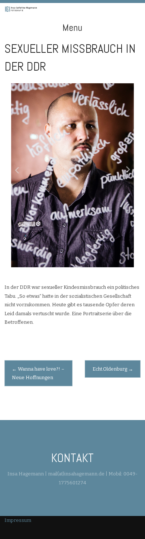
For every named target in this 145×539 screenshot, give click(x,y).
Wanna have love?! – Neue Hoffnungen (38, 373)
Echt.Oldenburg (113, 369)
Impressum (17, 520)
